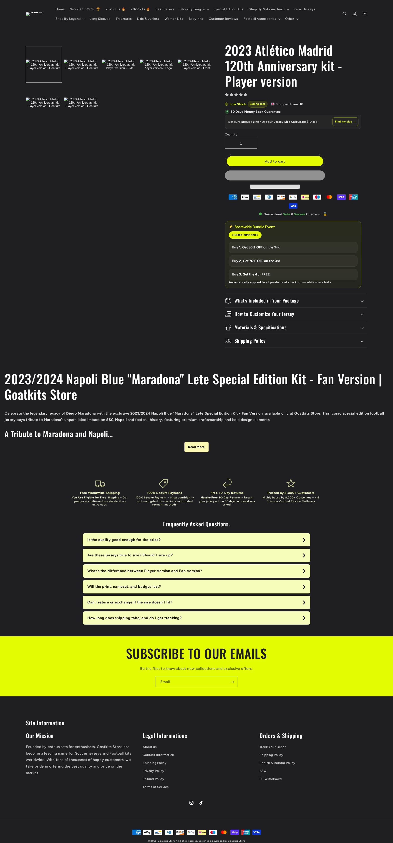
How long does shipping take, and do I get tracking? (134, 618)
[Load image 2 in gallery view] (82, 65)
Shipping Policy (154, 763)
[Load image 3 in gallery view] (120, 65)
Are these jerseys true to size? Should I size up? (130, 555)
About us (150, 747)
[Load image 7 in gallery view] (82, 102)
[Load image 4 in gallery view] (158, 65)
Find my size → (345, 121)
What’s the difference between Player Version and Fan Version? (144, 571)
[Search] (345, 14)
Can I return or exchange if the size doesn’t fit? (129, 602)
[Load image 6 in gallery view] (44, 102)
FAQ (263, 771)
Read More (196, 447)
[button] (237, 95)
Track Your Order (272, 747)
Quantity (231, 134)
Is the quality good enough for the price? (124, 540)
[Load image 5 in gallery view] (196, 65)
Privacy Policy (153, 771)
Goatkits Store (166, 840)
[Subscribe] (232, 682)
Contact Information (158, 755)
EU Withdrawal (270, 779)
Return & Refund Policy (277, 763)
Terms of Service (156, 787)
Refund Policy (153, 779)
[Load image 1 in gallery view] (44, 65)
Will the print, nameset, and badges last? (124, 586)
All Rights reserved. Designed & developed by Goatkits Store (210, 840)
